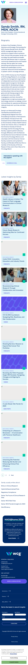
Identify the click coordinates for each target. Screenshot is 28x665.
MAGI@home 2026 (14, 520)
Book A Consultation (14, 581)
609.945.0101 (4, 562)
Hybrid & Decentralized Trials (10, 489)
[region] (14, 655)
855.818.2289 (4, 575)
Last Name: (17, 612)
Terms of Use (14, 641)
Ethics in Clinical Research (9, 486)
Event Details (12, 538)
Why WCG (5, 601)
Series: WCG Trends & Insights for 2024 (13, 504)
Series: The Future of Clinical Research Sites (13, 496)
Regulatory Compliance (8, 492)
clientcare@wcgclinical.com (8, 577)
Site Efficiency (5, 507)
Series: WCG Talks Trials (8, 501)
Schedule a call (12, 163)
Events (4, 596)
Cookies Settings (14, 657)
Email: (3, 617)
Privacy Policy (14, 636)
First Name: (5, 612)
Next (12, 475)
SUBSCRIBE (14, 623)
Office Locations (5, 567)
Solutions (5, 591)
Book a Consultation (16, 2)
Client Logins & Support (7, 569)
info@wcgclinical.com (6, 563)
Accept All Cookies (14, 662)
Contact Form (4, 566)
